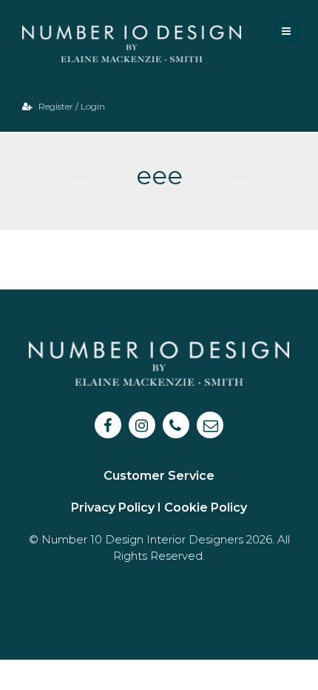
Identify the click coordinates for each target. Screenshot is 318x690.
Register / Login (70, 106)
